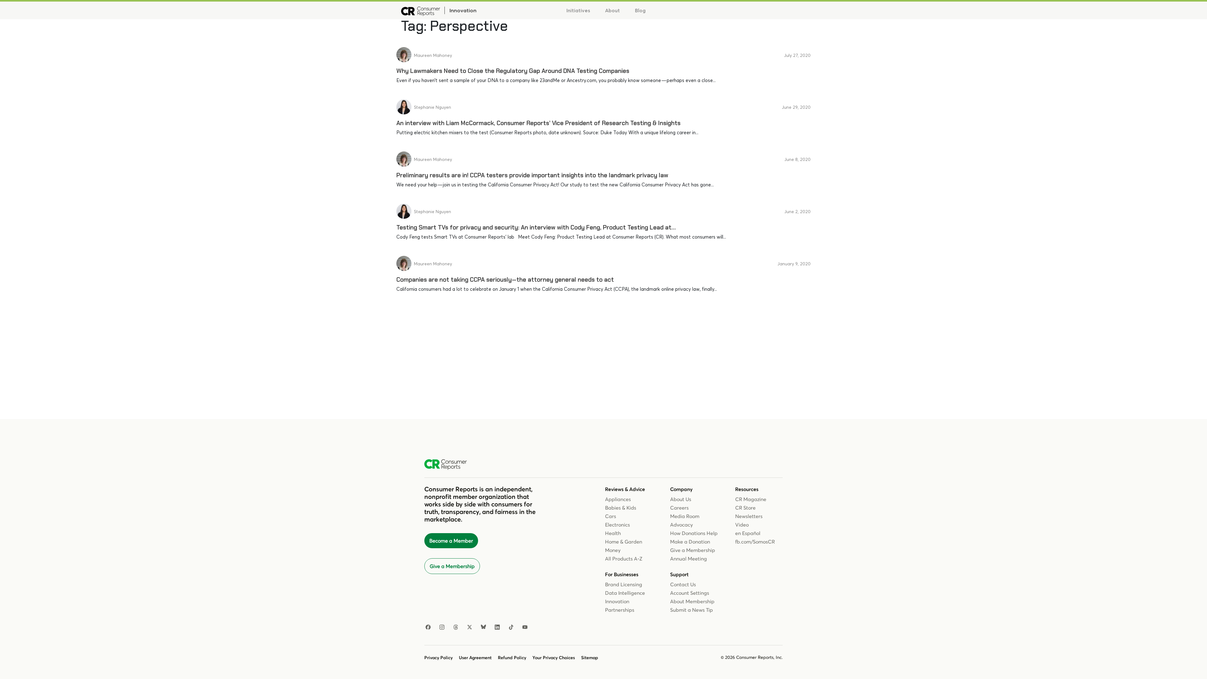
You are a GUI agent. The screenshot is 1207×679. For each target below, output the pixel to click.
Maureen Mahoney (433, 55)
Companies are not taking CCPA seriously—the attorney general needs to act (505, 280)
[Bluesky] (483, 627)
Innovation (463, 10)
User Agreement (475, 657)
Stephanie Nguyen (432, 107)
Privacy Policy (438, 657)
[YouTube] (525, 627)
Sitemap (589, 657)
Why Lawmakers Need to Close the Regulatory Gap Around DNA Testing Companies (512, 71)
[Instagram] (442, 627)
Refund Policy (512, 657)
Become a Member (451, 541)
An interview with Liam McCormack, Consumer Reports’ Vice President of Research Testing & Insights (538, 123)
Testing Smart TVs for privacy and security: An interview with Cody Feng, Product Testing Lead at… (536, 227)
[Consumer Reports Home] (448, 464)
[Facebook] (428, 627)
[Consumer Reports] (420, 10)
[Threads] (456, 627)
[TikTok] (511, 627)
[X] (469, 627)
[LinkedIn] (497, 627)
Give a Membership (452, 566)
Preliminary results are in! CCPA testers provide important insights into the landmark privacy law (532, 175)
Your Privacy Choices (553, 657)
